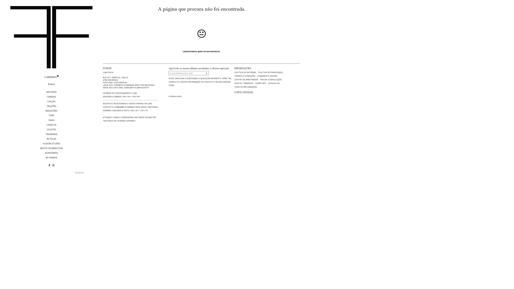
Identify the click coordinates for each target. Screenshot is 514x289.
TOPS (51, 115)
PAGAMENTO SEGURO (267, 76)
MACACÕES (51, 110)
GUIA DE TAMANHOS (243, 83)
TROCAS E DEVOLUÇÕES (271, 79)
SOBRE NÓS (260, 83)
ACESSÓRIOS (51, 152)
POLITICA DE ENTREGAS (245, 72)
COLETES (51, 129)
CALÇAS (51, 101)
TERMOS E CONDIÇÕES (244, 76)
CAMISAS (51, 96)
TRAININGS (51, 134)
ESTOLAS (51, 138)
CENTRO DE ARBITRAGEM (246, 79)
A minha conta (175, 96)
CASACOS (51, 124)
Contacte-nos (274, 83)
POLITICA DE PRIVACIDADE (270, 72)
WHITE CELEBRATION (51, 148)
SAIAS (51, 120)
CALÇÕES (51, 106)
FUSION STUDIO (51, 143)
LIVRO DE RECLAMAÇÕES (245, 87)
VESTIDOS (51, 92)
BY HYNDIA (51, 157)
